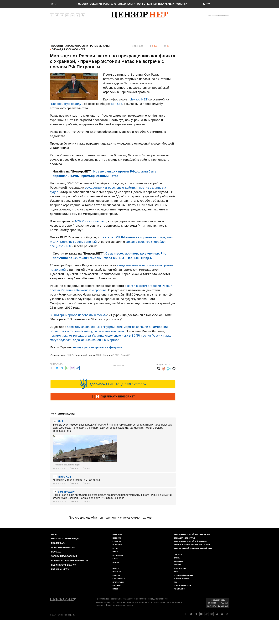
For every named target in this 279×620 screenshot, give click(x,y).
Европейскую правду (66, 103)
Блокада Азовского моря (68, 49)
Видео (122, 4)
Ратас (125, 355)
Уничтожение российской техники (190, 541)
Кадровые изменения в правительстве (192, 545)
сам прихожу (66, 491)
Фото (115, 548)
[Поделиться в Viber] (72, 367)
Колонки (181, 4)
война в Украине (181, 578)
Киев (176, 572)
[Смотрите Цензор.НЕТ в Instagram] (212, 614)
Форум (141, 4)
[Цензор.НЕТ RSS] (83, 15)
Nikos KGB (65, 476)
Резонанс (109, 4)
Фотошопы (118, 555)
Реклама (56, 552)
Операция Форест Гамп (184, 538)
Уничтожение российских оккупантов (192, 534)
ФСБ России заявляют (90, 221)
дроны (177, 558)
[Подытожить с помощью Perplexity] (169, 368)
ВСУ (175, 582)
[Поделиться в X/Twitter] (57, 367)
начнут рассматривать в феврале (97, 347)
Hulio (61, 421)
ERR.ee (116, 103)
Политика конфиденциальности (69, 560)
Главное (116, 575)
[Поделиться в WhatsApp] (67, 367)
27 (168, 46)
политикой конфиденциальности (152, 599)
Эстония (111, 355)
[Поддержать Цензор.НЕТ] (113, 397)
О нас (54, 534)
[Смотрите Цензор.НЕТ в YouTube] (201, 614)
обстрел (178, 554)
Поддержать (58, 543)
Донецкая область (182, 585)
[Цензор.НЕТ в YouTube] (67, 15)
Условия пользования (64, 556)
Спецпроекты (119, 578)
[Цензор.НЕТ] (139, 15)
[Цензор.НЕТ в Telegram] (62, 15)
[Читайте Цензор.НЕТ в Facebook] (186, 614)
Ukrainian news (60, 569)
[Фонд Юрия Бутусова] (113, 384)
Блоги (131, 4)
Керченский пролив (88, 355)
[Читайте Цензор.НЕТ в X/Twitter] (191, 614)
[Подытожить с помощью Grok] (174, 368)
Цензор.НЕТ (139, 99)
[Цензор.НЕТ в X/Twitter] (57, 15)
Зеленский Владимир (183, 575)
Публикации (166, 4)
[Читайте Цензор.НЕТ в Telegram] (196, 614)
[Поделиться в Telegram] (62, 367)
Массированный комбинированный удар (193, 548)
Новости (82, 4)
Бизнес (152, 4)
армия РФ (178, 561)
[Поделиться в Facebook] (52, 367)
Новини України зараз (63, 565)
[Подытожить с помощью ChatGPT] (158, 368)
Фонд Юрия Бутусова (63, 547)
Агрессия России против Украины (87, 46)
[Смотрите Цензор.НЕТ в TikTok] (206, 614)
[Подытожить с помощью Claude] (163, 368)
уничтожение (180, 568)
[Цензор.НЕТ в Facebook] (52, 15)
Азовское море (62, 355)
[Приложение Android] (72, 15)
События (96, 4)
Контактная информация (65, 539)
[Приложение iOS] (78, 15)
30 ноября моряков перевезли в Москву (78, 315)
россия (177, 565)
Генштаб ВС (179, 589)
